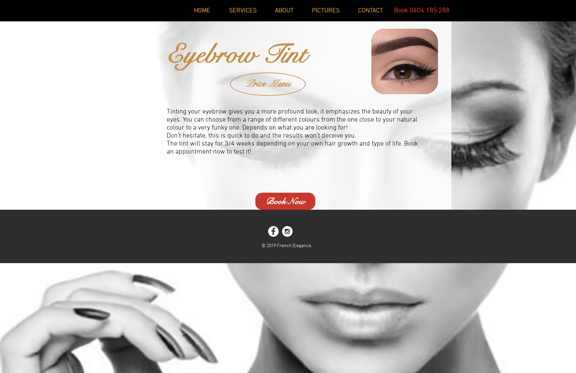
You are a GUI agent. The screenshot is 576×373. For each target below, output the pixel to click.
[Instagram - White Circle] (287, 231)
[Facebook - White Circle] (273, 231)
